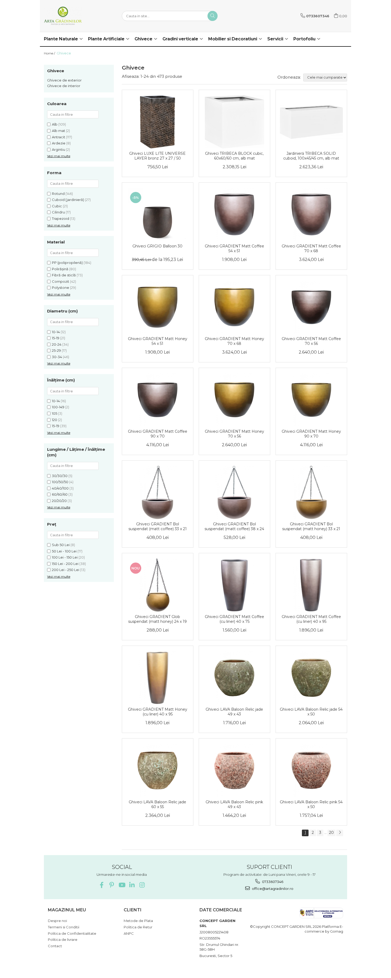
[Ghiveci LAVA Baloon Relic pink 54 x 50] (311, 770)
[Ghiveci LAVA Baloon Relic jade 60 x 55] (157, 770)
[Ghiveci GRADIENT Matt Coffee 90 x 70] (157, 399)
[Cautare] (212, 16)
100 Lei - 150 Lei (65, 557)
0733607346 (272, 882)
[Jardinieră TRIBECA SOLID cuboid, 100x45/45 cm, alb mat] (311, 122)
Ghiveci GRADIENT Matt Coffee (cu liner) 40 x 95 (311, 619)
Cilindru (58, 212)
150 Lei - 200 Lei (65, 563)
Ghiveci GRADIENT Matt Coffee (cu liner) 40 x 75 (234, 619)
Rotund (58, 193)
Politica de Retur (138, 927)
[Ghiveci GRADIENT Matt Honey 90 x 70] (311, 399)
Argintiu (58, 149)
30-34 (57, 357)
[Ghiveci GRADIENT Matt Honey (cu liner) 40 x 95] (157, 677)
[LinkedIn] (131, 885)
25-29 (56, 350)
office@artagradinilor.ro (272, 888)
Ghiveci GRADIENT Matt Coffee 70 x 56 (311, 341)
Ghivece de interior (63, 86)
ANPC (129, 933)
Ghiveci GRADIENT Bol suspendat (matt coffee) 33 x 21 (157, 526)
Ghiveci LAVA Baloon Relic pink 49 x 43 (234, 804)
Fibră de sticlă (64, 275)
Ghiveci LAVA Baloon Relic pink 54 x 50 (311, 804)
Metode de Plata (138, 921)
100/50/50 (60, 482)
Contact (55, 946)
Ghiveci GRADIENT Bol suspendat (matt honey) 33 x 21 (311, 526)
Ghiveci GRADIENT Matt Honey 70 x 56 (234, 434)
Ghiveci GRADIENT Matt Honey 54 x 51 (157, 341)
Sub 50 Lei (61, 545)
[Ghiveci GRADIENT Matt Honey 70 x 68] (234, 307)
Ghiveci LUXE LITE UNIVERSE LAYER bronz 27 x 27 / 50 (157, 156)
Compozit (60, 281)
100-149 (58, 407)
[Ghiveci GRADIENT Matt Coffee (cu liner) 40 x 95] (311, 585)
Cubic (57, 206)
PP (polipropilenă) (67, 262)
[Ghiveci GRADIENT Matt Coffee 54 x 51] (234, 214)
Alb (54, 124)
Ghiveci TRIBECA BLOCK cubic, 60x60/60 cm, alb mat (234, 156)
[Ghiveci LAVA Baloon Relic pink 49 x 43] (234, 770)
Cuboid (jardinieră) (68, 200)
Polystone (60, 287)
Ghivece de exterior (64, 80)
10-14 (56, 332)
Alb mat (58, 130)
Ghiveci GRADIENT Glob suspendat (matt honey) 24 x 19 (157, 619)
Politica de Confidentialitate (72, 933)
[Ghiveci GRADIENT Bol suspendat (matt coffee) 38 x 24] (234, 492)
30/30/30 (60, 476)
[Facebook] (101, 885)
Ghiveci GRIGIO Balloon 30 (157, 246)
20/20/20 (59, 501)
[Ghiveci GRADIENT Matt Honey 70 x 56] (234, 399)
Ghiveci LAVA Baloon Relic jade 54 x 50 (311, 712)
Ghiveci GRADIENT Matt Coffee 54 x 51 (234, 248)
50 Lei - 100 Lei (64, 551)
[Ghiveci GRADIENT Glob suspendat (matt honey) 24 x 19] (157, 585)
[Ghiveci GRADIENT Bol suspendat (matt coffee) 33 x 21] (157, 492)
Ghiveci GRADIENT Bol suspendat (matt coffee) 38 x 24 (234, 526)
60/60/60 (60, 494)
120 (54, 420)
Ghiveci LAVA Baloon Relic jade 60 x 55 (157, 804)
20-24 (56, 344)
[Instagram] (142, 885)
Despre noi (57, 921)
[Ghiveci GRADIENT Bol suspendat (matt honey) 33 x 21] (311, 492)
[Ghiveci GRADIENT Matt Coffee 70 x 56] (311, 307)
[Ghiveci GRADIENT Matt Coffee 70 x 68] (311, 214)
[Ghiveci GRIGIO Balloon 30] (157, 214)
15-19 (55, 338)
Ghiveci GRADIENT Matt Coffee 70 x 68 (311, 248)
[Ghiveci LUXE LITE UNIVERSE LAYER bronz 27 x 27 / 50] (157, 121)
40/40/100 (60, 488)
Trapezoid (60, 218)
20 (331, 832)
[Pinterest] (111, 885)
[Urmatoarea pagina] (339, 833)
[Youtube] (121, 885)
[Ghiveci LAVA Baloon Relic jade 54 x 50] (311, 677)
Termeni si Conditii (63, 927)
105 (54, 413)
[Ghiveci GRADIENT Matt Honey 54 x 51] (157, 307)
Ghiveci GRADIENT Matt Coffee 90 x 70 (157, 434)
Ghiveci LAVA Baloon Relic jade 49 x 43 (234, 712)
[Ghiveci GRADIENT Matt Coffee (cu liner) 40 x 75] (234, 585)
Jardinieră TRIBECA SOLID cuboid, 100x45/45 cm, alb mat (311, 156)
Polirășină (60, 269)
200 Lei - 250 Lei (65, 570)
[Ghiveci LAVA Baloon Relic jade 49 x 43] (234, 677)
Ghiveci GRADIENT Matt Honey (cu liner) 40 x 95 (157, 712)
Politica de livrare (62, 939)
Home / (50, 53)
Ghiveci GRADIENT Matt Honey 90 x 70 (311, 434)
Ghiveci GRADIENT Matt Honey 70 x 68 (234, 341)
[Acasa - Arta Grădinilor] (70, 16)
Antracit (58, 137)
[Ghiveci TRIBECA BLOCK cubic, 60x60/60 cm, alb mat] (234, 121)
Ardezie (58, 143)
